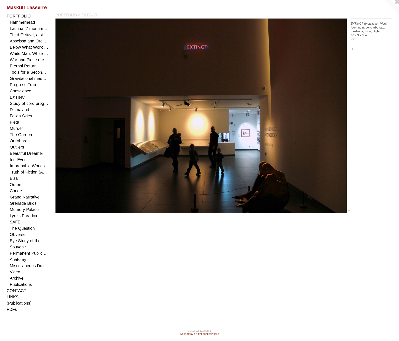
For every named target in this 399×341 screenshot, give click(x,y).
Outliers (17, 147)
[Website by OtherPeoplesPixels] (390, 8)
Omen (15, 184)
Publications (21, 284)
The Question (22, 228)
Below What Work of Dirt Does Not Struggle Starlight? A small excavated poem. (29, 47)
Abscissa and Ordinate (29, 41)
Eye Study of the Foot (29, 240)
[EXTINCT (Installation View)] (201, 116)
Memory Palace (24, 209)
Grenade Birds (23, 203)
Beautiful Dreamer (26, 153)
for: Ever (18, 159)
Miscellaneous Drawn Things (29, 265)
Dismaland (19, 109)
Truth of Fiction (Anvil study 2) (29, 172)
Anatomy (18, 259)
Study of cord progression (29, 103)
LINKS (12, 297)
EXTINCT (18, 97)
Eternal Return (23, 66)
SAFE (15, 222)
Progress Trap (23, 84)
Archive (16, 278)
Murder (16, 128)
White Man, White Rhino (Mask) (29, 53)
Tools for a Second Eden (29, 72)
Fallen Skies (21, 116)
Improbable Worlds (27, 166)
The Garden (21, 134)
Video (15, 272)
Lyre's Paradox (23, 215)
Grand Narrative (24, 197)
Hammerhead (22, 22)
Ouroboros (20, 141)
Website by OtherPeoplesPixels (199, 334)
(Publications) (19, 303)
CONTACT (16, 290)
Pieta (14, 122)
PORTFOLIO (19, 16)
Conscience (20, 91)
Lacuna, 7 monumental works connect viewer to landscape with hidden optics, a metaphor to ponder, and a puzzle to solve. (29, 28)
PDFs (12, 309)
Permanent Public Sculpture (29, 253)
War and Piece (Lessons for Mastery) (29, 59)
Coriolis (16, 190)
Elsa (14, 178)
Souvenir (18, 247)
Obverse (18, 234)
